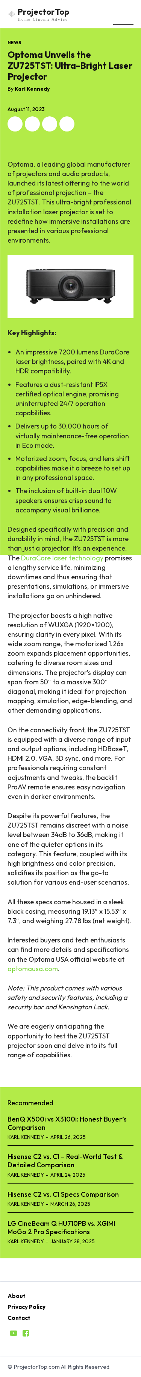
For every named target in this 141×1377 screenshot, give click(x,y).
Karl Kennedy (32, 89)
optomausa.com (33, 968)
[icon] (14, 1334)
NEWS (14, 42)
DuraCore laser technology (62, 558)
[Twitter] (32, 124)
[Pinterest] (49, 124)
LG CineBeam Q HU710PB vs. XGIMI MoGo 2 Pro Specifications (61, 1227)
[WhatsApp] (66, 124)
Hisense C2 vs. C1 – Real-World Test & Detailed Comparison (65, 1160)
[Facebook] (15, 124)
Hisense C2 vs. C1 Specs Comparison (63, 1194)
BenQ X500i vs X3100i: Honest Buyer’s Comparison (67, 1123)
